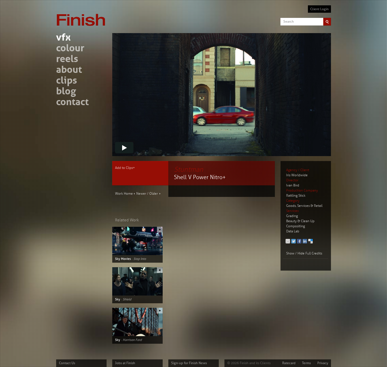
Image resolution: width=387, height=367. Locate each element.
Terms (306, 363)
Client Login (319, 9)
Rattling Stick (295, 196)
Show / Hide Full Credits (304, 253)
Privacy (322, 363)
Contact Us (67, 363)
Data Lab (292, 231)
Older (153, 194)
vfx (63, 38)
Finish (82, 16)
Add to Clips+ (125, 168)
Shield (127, 299)
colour (70, 49)
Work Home (124, 194)
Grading (292, 216)
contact (72, 103)
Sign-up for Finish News (189, 363)
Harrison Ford (132, 340)
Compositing (295, 226)
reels (67, 60)
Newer (141, 194)
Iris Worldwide (297, 175)
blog (66, 92)
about (69, 70)
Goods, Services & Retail (304, 206)
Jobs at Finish (125, 363)
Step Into (139, 259)
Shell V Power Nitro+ (200, 177)
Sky (117, 299)
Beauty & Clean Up (300, 221)
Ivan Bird (292, 185)
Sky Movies (123, 259)
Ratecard (288, 363)
